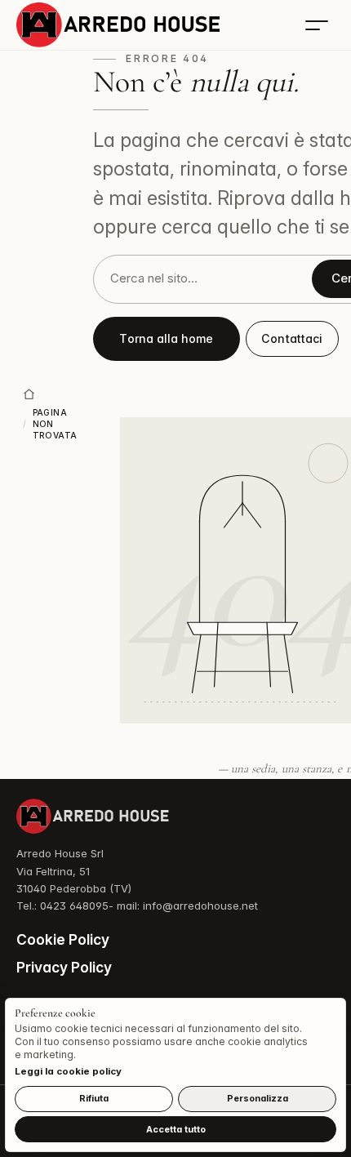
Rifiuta (94, 1098)
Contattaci (291, 338)
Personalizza (257, 1098)
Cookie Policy (62, 939)
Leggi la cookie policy (68, 1071)
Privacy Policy (64, 967)
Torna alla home (166, 338)
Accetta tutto (176, 1129)
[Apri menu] (317, 25)
